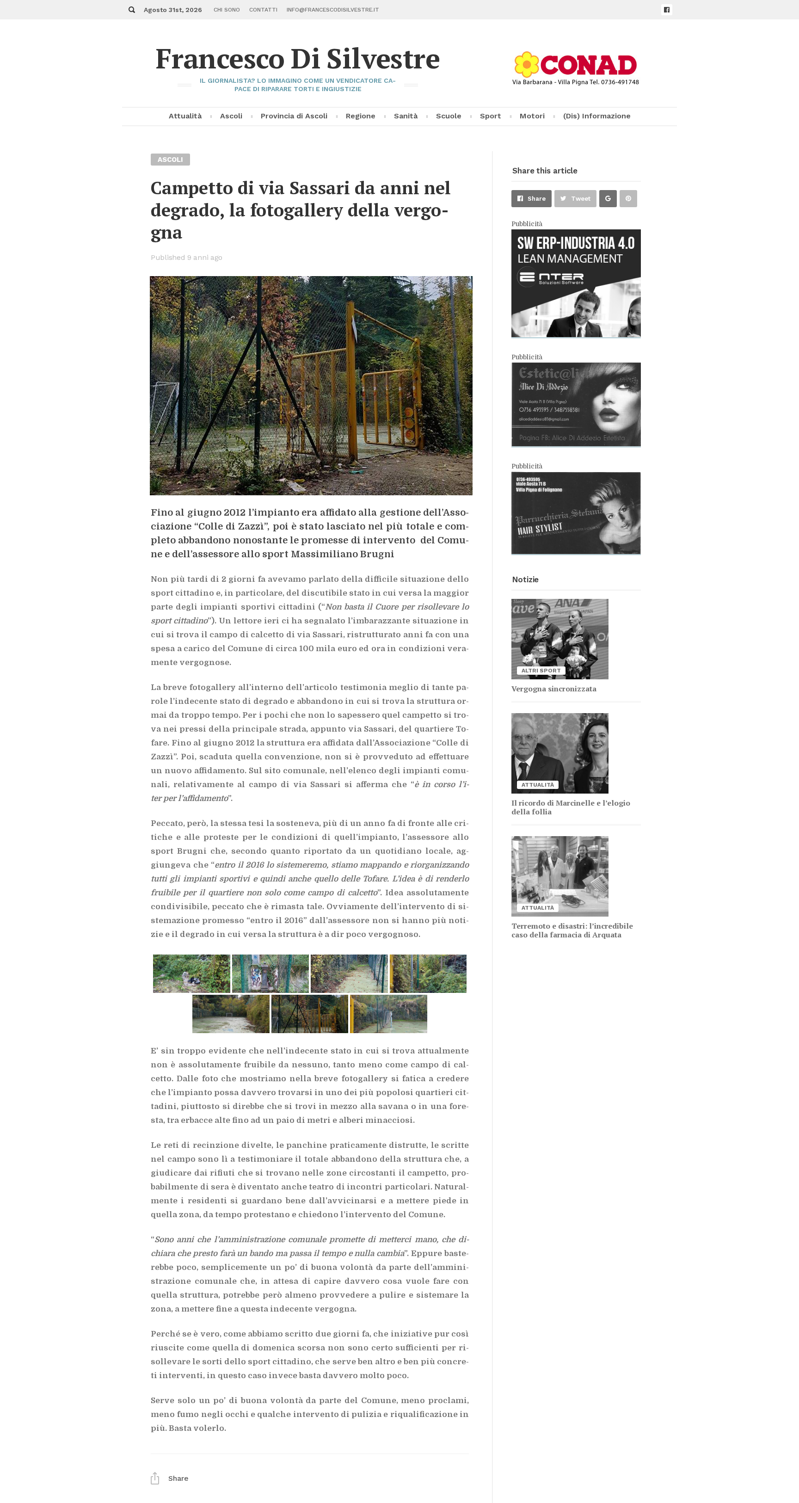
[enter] (576, 335)
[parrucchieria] (576, 551)
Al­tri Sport (541, 670)
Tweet (580, 198)
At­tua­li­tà (185, 115)
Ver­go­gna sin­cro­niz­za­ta (553, 689)
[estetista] (576, 444)
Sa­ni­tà (406, 115)
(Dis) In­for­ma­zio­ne (597, 115)
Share (537, 198)
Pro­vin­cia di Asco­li (294, 115)
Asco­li (231, 115)
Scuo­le (448, 115)
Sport (490, 115)
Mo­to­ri (532, 115)
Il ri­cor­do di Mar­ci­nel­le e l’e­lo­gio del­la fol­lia (570, 807)
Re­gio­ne (360, 115)
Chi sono (227, 9)
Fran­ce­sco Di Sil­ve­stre (298, 58)
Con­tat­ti (263, 9)
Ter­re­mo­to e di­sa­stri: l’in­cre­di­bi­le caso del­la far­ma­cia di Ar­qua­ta (572, 930)
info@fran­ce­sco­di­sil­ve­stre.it (333, 9)
